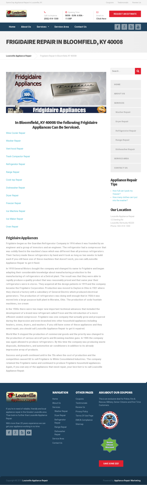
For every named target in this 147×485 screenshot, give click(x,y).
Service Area (61, 26)
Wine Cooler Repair (15, 133)
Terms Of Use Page (84, 416)
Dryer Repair (12, 195)
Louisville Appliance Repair (35, 480)
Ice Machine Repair (15, 211)
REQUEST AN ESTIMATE (125, 14)
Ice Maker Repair (14, 219)
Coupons (110, 2)
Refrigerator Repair (15, 164)
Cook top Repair (14, 179)
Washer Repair (13, 140)
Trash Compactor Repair (18, 156)
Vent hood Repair (14, 148)
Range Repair (12, 172)
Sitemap (79, 424)
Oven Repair (12, 226)
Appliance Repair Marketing (127, 480)
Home (12, 26)
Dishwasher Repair (15, 187)
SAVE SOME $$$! (111, 463)
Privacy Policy (82, 411)
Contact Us (81, 26)
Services (42, 26)
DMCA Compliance (84, 420)
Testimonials (123, 2)
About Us (26, 26)
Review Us (136, 2)
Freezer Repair (13, 203)
